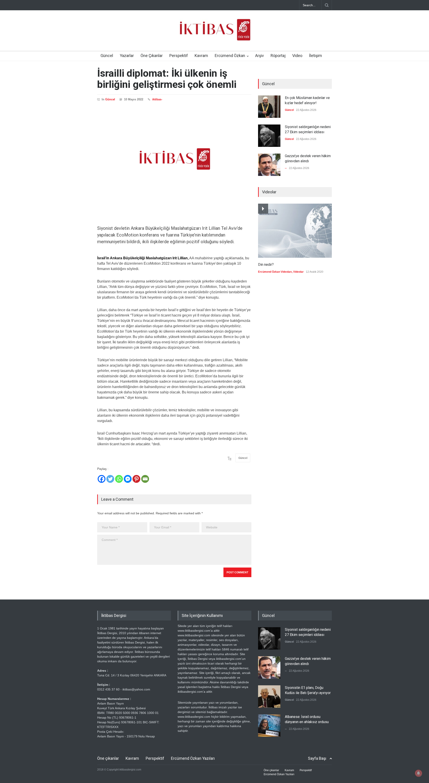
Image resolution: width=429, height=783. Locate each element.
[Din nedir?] (295, 231)
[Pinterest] (136, 479)
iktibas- (157, 99)
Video (297, 55)
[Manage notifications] (418, 773)
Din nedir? (266, 264)
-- (286, 168)
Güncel (107, 55)
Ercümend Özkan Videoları (275, 271)
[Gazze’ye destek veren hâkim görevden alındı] (269, 165)
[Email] (145, 479)
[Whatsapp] (119, 479)
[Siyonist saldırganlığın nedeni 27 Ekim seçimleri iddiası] (269, 136)
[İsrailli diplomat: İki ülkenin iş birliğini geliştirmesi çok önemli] (174, 159)
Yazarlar (127, 55)
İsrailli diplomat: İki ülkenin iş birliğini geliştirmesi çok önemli (166, 78)
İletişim (315, 55)
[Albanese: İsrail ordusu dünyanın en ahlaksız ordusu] (269, 725)
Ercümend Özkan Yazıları (193, 758)
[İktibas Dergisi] (214, 33)
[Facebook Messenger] (128, 479)
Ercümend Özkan (230, 55)
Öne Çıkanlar (152, 55)
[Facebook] (101, 479)
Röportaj (278, 55)
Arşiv (259, 55)
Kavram (201, 55)
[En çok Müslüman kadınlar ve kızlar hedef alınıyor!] (269, 106)
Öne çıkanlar (108, 758)
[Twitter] (110, 479)
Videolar (298, 271)
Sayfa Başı (317, 758)
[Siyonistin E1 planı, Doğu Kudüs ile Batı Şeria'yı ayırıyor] (269, 696)
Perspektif (178, 55)
